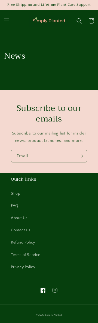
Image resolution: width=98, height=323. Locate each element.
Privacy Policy (23, 267)
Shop (15, 193)
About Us (19, 218)
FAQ (15, 206)
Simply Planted (53, 315)
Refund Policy (23, 242)
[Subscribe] (81, 156)
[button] (7, 21)
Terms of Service (25, 255)
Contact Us (20, 230)
